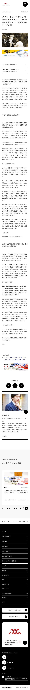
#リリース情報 (8, 500)
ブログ (8, 521)
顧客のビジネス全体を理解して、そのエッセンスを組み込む (11, 70)
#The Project (22, 500)
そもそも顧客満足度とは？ (9, 64)
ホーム (3, 521)
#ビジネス (15, 500)
